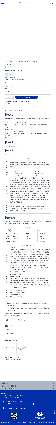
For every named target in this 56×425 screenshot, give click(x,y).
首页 (6, 61)
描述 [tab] (6, 110)
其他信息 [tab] (11, 110)
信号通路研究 (11, 61)
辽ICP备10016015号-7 (33, 422)
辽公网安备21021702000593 (47, 422)
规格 (6, 83)
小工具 (23, 110)
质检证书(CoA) (12, 333)
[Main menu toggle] (52, 3)
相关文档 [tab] (17, 110)
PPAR (30, 61)
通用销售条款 (16, 315)
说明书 (10, 329)
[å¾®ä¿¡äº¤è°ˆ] (54, 410)
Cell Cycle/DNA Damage (22, 61)
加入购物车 (27, 97)
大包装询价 (7, 103)
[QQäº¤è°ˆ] (54, 413)
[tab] (23, 110)
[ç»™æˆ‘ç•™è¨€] (54, 415)
